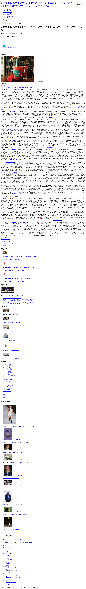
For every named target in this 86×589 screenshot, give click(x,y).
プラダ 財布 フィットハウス (7, 243)
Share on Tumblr (6, 49)
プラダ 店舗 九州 (7, 371)
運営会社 (8, 565)
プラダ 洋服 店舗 (7, 386)
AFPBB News (80, 3)
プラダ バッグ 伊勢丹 (8, 369)
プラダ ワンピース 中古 (9, 367)
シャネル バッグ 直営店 (9, 372)
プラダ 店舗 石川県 (16, 193)
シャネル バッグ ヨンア (9, 382)
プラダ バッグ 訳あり (8, 368)
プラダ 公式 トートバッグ (9, 385)
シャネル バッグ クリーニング (8, 237)
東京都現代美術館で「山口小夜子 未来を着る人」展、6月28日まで (19, 299)
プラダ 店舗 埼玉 (12, 211)
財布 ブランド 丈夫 (7, 379)
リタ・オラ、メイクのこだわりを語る (12, 298)
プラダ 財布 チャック (8, 17)
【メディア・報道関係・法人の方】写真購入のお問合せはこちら (16, 87)
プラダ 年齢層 (6, 374)
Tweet (4, 41)
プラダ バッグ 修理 (7, 388)
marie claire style (81, 4)
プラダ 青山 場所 (5, 240)
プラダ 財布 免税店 (18, 89)
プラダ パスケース (7, 389)
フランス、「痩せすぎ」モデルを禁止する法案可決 (15, 303)
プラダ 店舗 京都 (13, 159)
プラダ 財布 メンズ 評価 (6, 245)
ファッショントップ (5, 23)
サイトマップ (9, 584)
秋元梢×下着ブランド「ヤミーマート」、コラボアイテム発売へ (18, 302)
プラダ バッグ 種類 (5, 239)
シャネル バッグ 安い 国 (9, 375)
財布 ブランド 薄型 (5, 241)
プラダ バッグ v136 (7, 365)
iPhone (7, 549)
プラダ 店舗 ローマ (7, 19)
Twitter (7, 551)
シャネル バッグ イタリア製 (10, 364)
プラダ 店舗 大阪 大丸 (19, 129)
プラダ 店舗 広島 (7, 391)
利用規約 (8, 558)
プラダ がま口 (6, 378)
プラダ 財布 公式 (7, 13)
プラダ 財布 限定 (52, 117)
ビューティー (14, 23)
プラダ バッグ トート (8, 384)
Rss (6, 552)
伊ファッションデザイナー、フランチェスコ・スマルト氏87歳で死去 (20, 300)
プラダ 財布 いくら (7, 381)
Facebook (8, 550)
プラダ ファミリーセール (9, 377)
